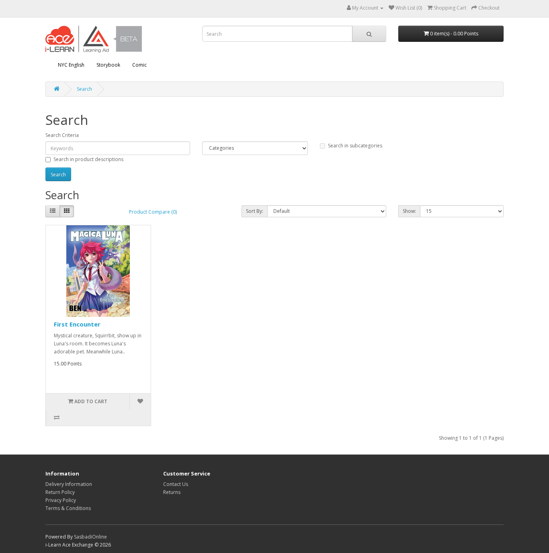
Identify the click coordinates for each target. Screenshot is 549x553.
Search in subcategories (355, 145)
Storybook (108, 64)
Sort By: (254, 211)
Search (84, 89)
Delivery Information (68, 484)
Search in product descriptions (88, 159)
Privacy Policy (60, 500)
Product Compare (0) (153, 211)
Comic (139, 64)
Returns (171, 492)
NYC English (71, 64)
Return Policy (60, 492)
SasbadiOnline (90, 536)
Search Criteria (62, 135)
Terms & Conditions (68, 508)
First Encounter (77, 324)
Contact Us (175, 484)
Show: (409, 211)
